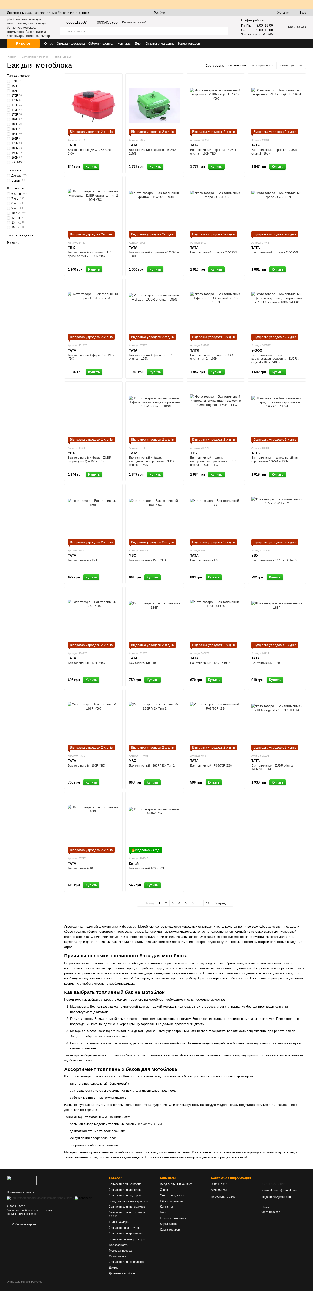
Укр (162, 12)
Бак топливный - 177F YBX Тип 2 (274, 560)
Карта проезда (270, 1212)
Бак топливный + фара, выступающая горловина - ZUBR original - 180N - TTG (213, 461)
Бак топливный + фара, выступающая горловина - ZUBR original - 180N (151, 461)
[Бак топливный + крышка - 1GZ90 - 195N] (154, 105)
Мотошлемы (117, 1256)
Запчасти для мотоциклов (127, 1206)
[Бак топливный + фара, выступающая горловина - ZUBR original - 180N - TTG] (215, 413)
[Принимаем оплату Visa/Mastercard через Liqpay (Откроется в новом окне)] (40, 1198)
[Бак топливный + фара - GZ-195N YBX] (93, 311)
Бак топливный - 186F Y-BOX (210, 663)
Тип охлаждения (20, 235)
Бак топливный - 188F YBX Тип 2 (152, 765)
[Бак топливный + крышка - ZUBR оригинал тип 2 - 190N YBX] (93, 208)
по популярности (262, 65)
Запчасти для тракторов (126, 1233)
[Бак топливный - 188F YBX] (93, 721)
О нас (48, 43)
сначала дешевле (291, 65)
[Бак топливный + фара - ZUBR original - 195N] (154, 311)
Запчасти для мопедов (125, 1189)
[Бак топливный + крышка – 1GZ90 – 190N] (154, 208)
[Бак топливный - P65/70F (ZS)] (215, 721)
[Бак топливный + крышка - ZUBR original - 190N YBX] (215, 105)
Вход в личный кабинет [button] (176, 1184)
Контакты (124, 43)
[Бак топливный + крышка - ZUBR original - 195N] (276, 105)
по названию (237, 65)
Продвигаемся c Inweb (21, 1213)
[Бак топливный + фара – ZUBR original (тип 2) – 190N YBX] (93, 413)
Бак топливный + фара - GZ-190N (213, 252)
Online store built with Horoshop (24, 1281)
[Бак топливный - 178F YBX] (93, 619)
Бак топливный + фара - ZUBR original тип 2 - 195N (211, 357)
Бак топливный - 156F (83, 560)
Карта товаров (189, 43)
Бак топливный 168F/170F (147, 868)
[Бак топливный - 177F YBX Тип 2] (276, 516)
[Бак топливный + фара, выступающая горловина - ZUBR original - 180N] (154, 413)
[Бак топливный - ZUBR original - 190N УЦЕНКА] (276, 721)
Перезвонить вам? (134, 22)
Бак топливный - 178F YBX (86, 663)
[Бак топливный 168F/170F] (154, 824)
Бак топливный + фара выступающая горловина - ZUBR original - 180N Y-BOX (274, 358)
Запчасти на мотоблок (124, 1227)
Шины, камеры (119, 1222)
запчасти (140, 1152)
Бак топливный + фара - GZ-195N (274, 252)
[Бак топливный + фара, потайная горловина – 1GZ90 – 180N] (276, 413)
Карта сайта (168, 1224)
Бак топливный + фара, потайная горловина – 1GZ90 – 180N (274, 459)
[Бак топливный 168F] (93, 824)
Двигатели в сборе (122, 1273)
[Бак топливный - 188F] (276, 619)
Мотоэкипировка (120, 1250)
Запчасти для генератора (126, 1262)
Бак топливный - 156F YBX (147, 560)
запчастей (145, 1124)
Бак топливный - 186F (144, 663)
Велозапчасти (118, 1245)
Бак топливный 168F (82, 868)
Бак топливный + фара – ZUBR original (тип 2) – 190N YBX (89, 459)
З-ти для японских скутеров (128, 1201)
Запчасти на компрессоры (127, 1239)
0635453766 (107, 22)
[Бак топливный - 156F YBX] (154, 516)
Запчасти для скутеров (125, 1195)
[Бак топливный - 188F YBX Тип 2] (154, 721)
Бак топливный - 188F (266, 663)
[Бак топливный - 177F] (215, 516)
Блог (138, 43)
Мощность (15, 188)
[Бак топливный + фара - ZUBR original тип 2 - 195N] (215, 311)
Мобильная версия (23, 1224)
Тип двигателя (18, 75)
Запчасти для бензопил (125, 1184)
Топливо (14, 170)
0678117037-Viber (272, 1184)
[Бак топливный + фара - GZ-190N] (215, 208)
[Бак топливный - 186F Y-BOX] (215, 619)
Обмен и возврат (101, 43)
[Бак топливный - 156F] (93, 516)
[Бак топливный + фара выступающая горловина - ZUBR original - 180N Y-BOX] (276, 311)
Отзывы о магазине (160, 43)
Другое (113, 1267)
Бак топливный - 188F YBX (86, 765)
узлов (228, 931)
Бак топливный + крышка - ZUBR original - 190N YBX (213, 151)
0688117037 (76, 22)
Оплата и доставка (71, 43)
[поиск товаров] (224, 31)
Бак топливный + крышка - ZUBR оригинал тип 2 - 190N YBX (90, 254)
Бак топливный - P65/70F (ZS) (211, 765)
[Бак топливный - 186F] (154, 619)
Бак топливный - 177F (205, 560)
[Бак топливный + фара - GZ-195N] (276, 208)
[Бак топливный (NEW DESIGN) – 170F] (93, 105)
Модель (13, 242)
